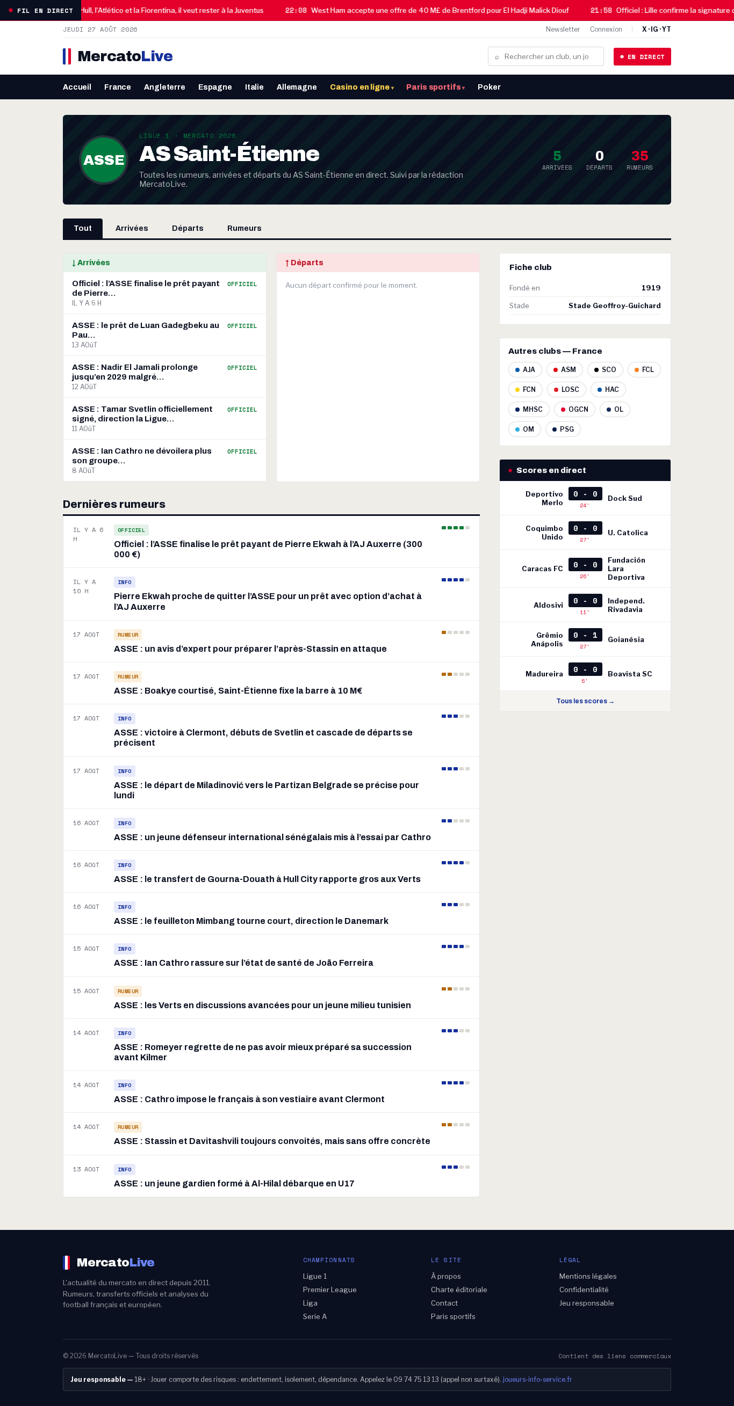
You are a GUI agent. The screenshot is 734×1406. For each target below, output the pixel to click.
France (117, 87)
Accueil (77, 87)
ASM (568, 370)
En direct (646, 56)
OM (528, 429)
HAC (612, 389)
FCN (529, 389)
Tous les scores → (585, 701)
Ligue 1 (315, 1276)
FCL (648, 370)
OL (618, 409)
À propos (446, 1276)
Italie (254, 87)
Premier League (330, 1289)
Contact (444, 1303)
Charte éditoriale (459, 1289)
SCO (609, 370)
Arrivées (132, 228)
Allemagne (297, 87)
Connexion (606, 29)
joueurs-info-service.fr (537, 1379)
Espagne (215, 87)
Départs (188, 228)
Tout (83, 228)
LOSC (570, 389)
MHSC (533, 409)
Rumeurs (244, 228)
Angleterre (164, 87)
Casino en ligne (362, 87)
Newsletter (563, 29)
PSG (567, 429)
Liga (310, 1303)
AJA (529, 370)
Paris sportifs (435, 87)
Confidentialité (584, 1289)
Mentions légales (588, 1276)
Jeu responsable (586, 1303)
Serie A (315, 1316)
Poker (489, 87)
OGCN (578, 409)
